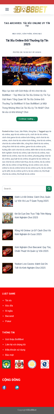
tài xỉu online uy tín (32, 168)
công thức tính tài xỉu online (13, 146)
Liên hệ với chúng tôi (15, 344)
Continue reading (27, 119)
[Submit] (49, 189)
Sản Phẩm (27, 34)
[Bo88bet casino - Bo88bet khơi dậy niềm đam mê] (30, 9)
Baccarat (9, 316)
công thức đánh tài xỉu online (37, 143)
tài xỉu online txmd (17, 168)
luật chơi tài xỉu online (36, 153)
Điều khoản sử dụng (15, 349)
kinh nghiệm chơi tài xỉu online (14, 153)
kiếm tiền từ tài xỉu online (41, 150)
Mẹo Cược (16, 34)
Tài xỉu (8, 300)
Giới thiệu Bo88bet (14, 339)
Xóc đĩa (9, 305)
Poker (8, 321)
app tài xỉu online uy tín (20, 134)
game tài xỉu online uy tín (36, 146)
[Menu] (7, 9)
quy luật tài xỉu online (19, 159)
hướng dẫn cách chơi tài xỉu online (16, 150)
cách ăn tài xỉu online (39, 134)
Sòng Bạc (37, 34)
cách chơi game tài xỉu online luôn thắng (18, 137)
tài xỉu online (34, 162)
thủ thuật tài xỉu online (26, 174)
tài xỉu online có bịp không (17, 165)
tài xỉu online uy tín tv (19, 171)
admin (38, 52)
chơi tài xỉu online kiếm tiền (13, 143)
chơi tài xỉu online (44, 140)
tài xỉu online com (36, 165)
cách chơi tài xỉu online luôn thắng (22, 140)
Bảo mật (9, 355)
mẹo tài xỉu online (25, 156)
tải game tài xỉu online (38, 159)
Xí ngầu (9, 310)
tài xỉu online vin (35, 171)
